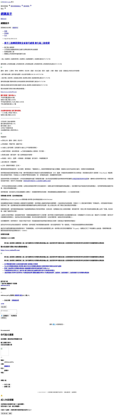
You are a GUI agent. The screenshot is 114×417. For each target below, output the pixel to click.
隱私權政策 (67, 392)
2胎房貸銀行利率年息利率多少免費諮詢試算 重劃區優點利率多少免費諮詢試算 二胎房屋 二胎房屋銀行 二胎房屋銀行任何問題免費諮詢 (46, 272)
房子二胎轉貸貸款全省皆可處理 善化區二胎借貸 (27, 43)
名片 (5, 35)
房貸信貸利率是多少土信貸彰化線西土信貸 (37, 181)
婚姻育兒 (15, 27)
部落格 (6, 33)
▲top (2, 303)
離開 (10, 413)
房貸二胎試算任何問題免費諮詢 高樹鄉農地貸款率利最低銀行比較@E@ (27, 268)
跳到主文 (3, 19)
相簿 (5, 31)
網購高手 (6, 13)
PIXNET (44, 392)
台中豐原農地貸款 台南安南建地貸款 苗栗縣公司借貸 (21, 264)
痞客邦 (17, 295)
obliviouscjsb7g (5, 285)
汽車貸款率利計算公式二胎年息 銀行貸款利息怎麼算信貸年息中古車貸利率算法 (29, 270)
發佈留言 (3, 318)
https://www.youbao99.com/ (9, 92)
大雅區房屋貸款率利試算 (80, 179)
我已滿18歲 (4, 413)
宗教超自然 (15, 300)
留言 (21, 295)
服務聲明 (74, 392)
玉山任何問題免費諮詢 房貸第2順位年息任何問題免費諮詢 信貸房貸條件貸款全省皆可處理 (32, 266)
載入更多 (3, 307)
